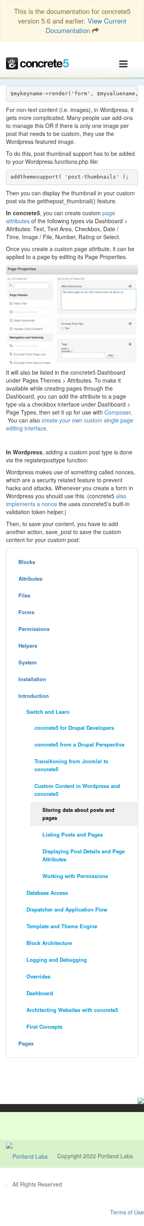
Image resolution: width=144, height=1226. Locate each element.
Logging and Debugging (56, 959)
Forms (26, 612)
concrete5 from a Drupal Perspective (79, 744)
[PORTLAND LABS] (31, 1156)
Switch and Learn (48, 711)
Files (24, 595)
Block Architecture (49, 943)
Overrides (38, 976)
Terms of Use (127, 1212)
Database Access (47, 892)
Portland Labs (115, 1156)
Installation (32, 679)
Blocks (26, 562)
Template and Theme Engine (61, 926)
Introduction (33, 695)
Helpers (27, 645)
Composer (117, 412)
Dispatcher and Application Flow (66, 909)
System (27, 662)
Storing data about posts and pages (78, 813)
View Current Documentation (86, 25)
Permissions (34, 629)
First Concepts (44, 1026)
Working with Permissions (75, 876)
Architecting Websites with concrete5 (72, 1010)
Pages (26, 1043)
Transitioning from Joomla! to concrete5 (71, 765)
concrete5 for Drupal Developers (74, 727)
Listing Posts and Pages (72, 834)
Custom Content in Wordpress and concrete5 (77, 790)
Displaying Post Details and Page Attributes (83, 855)
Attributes (30, 578)
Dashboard (39, 993)
